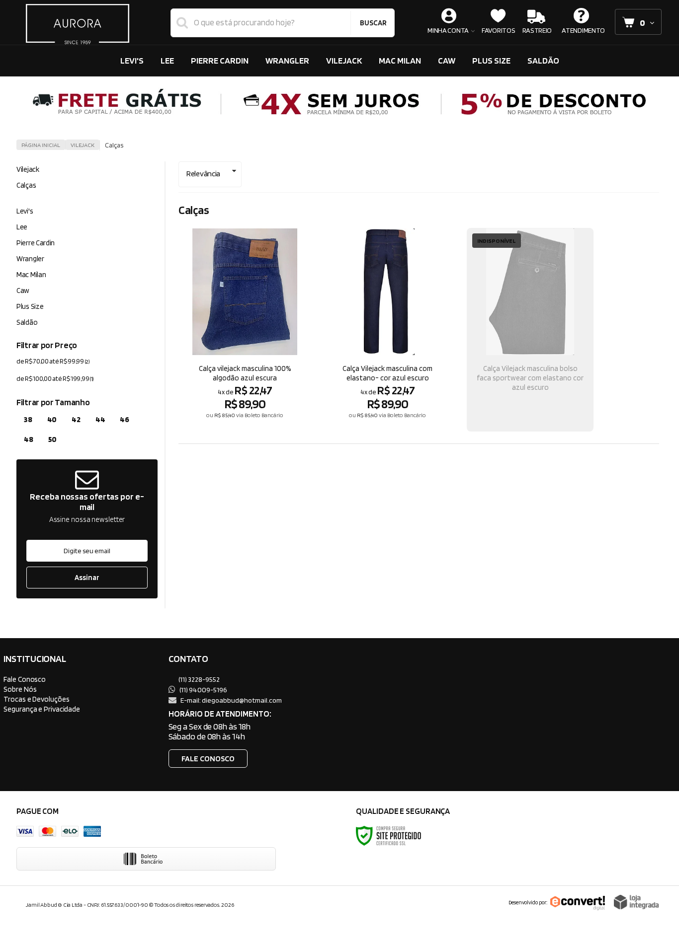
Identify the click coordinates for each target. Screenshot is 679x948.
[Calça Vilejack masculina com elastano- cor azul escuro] (387, 329)
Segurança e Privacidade (41, 709)
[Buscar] (372, 23)
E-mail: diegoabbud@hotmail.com (230, 700)
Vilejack (82, 144)
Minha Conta (448, 30)
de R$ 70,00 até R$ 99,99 (53, 361)
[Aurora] (77, 22)
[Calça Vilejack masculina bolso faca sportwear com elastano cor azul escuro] (530, 329)
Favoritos (498, 30)
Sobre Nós (19, 689)
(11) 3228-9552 (198, 679)
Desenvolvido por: (528, 902)
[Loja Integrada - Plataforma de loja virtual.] (636, 902)
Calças (26, 185)
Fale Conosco (24, 679)
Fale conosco (208, 758)
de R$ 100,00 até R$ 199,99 (55, 378)
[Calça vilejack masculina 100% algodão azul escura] (245, 329)
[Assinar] (87, 577)
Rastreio (537, 30)
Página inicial (40, 144)
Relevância (203, 173)
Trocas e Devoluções (36, 699)
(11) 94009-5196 (202, 689)
